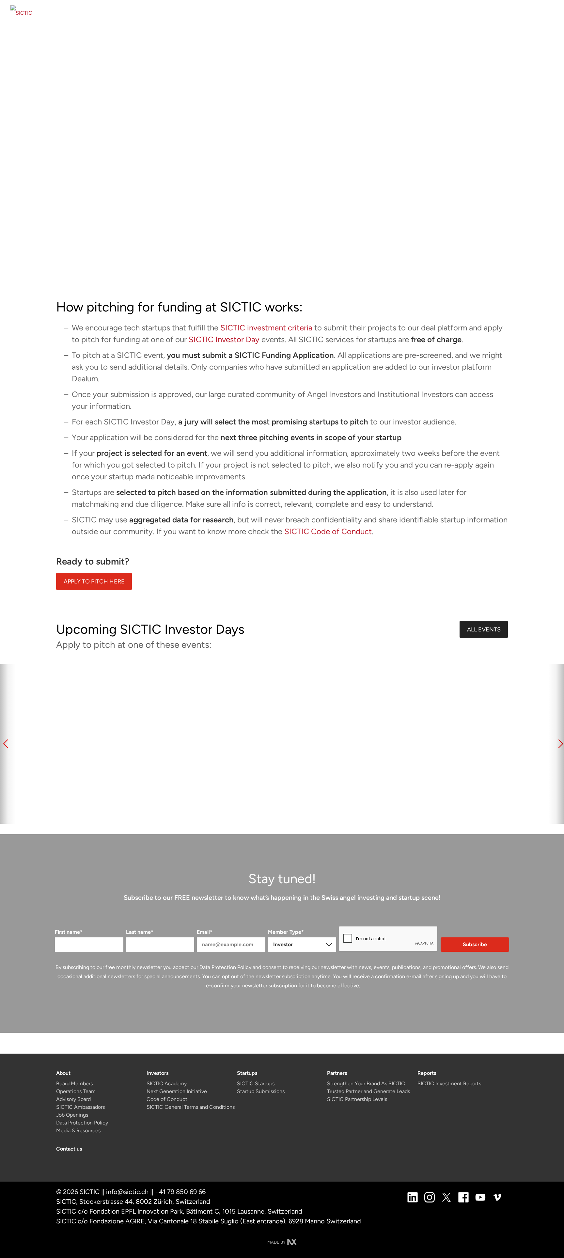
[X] (446, 1197)
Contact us (69, 1149)
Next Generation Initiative (177, 1091)
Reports (426, 1073)
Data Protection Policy (225, 967)
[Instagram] (429, 1197)
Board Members (74, 1083)
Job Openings (72, 1115)
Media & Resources (78, 1130)
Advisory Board (73, 1099)
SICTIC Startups (255, 1083)
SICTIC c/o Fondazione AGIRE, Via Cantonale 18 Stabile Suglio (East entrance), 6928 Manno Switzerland (208, 1221)
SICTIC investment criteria (266, 327)
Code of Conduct (167, 1099)
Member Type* (286, 932)
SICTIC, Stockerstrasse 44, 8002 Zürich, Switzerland (133, 1201)
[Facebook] (463, 1197)
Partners (337, 1073)
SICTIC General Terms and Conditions (191, 1107)
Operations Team (76, 1091)
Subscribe (475, 944)
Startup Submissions (261, 1091)
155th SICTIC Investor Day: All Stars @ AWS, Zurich (46, 779)
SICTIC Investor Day (224, 339)
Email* (204, 932)
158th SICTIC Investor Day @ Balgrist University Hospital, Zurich (360, 783)
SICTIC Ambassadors (80, 1107)
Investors (157, 1073)
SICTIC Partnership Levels (357, 1099)
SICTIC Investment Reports (449, 1083)
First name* (69, 932)
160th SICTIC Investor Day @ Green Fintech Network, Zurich (464, 779)
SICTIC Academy (167, 1083)
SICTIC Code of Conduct (328, 531)
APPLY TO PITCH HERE (94, 581)
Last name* (139, 932)
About (63, 1073)
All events (484, 629)
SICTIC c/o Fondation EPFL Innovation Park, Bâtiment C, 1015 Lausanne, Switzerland (179, 1211)
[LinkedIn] (412, 1197)
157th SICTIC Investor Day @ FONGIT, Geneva (259, 774)
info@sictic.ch (127, 1192)
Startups (247, 1073)
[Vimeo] (497, 1197)
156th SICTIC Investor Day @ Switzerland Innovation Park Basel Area (151, 783)
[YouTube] (480, 1197)
